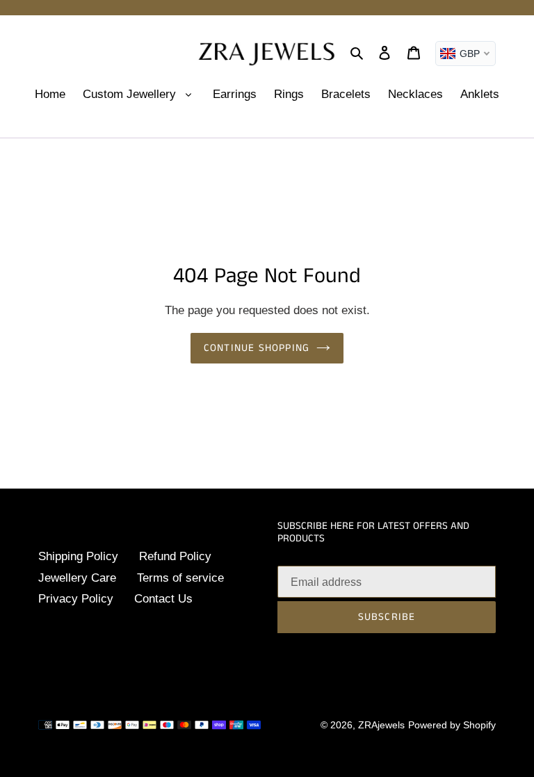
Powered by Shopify (452, 724)
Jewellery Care (77, 577)
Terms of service (180, 577)
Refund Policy (175, 556)
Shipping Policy (78, 556)
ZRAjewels (381, 724)
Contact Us (163, 598)
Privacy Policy (75, 598)
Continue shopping (256, 348)
